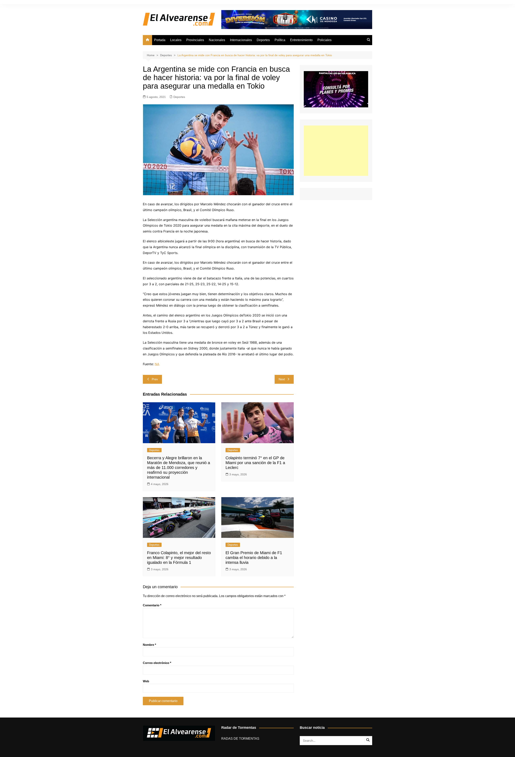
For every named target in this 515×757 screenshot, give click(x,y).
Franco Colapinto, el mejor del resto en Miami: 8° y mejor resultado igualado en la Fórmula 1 (179, 558)
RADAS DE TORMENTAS (240, 738)
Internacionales (241, 40)
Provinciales (195, 40)
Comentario (152, 605)
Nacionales (217, 40)
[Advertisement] (336, 150)
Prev (155, 379)
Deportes (263, 40)
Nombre (149, 644)
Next (282, 379)
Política (280, 40)
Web (146, 681)
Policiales (324, 40)
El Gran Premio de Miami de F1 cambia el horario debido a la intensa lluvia (254, 558)
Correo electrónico (157, 663)
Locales (175, 40)
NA (157, 364)
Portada (159, 40)
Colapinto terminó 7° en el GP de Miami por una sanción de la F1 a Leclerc (255, 463)
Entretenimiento (301, 40)
